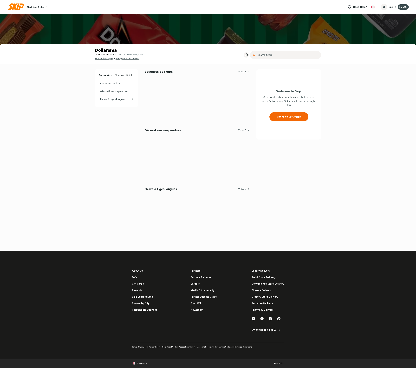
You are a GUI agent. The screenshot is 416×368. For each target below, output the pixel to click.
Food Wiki (196, 303)
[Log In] (384, 7)
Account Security (205, 347)
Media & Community (202, 290)
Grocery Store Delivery (265, 296)
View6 (242, 71)
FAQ (134, 277)
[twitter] (254, 320)
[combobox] (287, 55)
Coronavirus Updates (223, 347)
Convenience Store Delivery (268, 283)
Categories (105, 75)
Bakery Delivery (261, 270)
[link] (116, 83)
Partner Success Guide (204, 296)
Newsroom (197, 309)
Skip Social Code (169, 347)
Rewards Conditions (243, 347)
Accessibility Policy (187, 347)
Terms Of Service (139, 347)
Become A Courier (201, 277)
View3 (242, 130)
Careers (195, 283)
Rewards (137, 290)
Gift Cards (138, 283)
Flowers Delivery (261, 290)
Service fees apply (104, 58)
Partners (195, 270)
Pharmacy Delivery (262, 309)
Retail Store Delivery (264, 277)
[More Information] (246, 55)
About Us (137, 270)
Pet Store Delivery (262, 303)
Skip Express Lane (142, 296)
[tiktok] (279, 320)
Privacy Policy (154, 347)
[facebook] (262, 320)
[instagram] (271, 320)
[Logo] (17, 6)
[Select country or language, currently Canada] (373, 7)
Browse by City (140, 303)
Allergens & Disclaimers (127, 58)
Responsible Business (144, 309)
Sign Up (403, 7)
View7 (242, 189)
